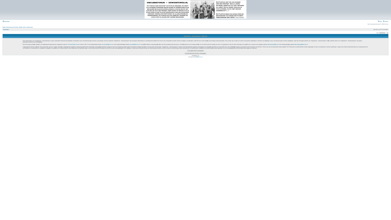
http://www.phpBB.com (273, 44)
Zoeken (386, 21)
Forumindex (6, 29)
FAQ (380, 21)
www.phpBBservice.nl (134, 44)
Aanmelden (7, 21)
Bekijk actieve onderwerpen (26, 27)
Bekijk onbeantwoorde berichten (10, 27)
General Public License (74, 44)
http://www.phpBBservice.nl (301, 44)
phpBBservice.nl (199, 56)
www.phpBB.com (107, 44)
